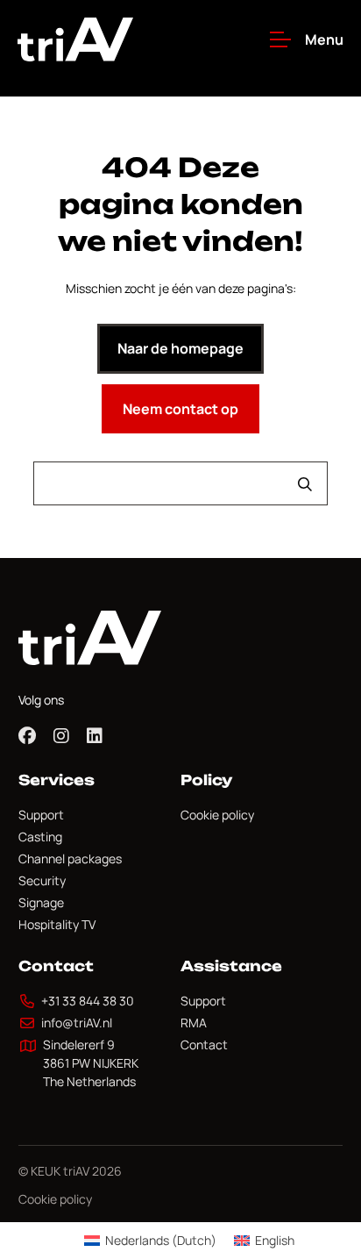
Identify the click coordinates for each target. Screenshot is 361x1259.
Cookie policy (217, 814)
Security (42, 880)
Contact (204, 1044)
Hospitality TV (57, 924)
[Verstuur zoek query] (305, 484)
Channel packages (70, 858)
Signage (41, 902)
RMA (193, 1022)
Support (41, 814)
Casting (40, 836)
